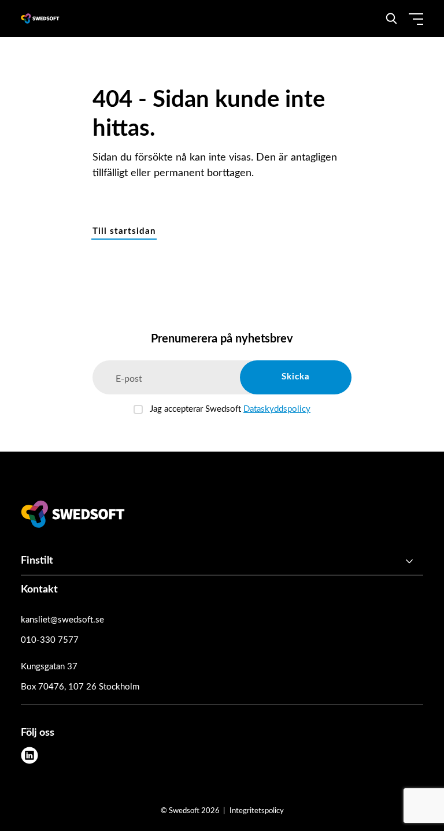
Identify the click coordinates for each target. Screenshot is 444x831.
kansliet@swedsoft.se (62, 620)
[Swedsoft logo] (73, 517)
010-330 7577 (50, 640)
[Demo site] (40, 18)
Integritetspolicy (257, 811)
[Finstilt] (222, 561)
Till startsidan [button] (124, 231)
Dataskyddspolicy (276, 409)
